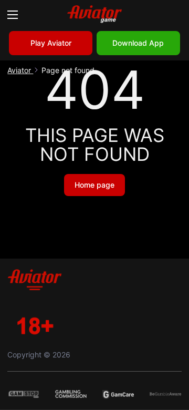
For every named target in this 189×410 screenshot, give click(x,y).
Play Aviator (50, 42)
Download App (138, 42)
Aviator (20, 70)
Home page (94, 184)
